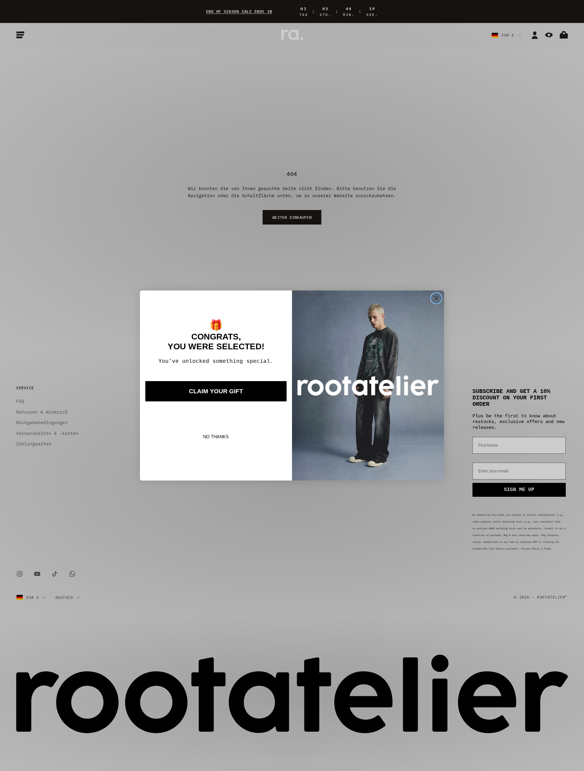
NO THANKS (216, 436)
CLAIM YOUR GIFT (216, 391)
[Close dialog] (436, 298)
